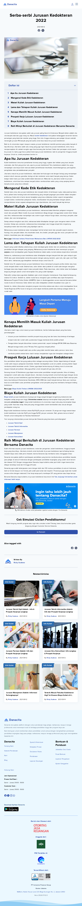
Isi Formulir (41, 532)
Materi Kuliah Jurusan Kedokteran (28, 102)
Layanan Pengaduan (63, 759)
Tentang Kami (8, 746)
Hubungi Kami (9, 770)
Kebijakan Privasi (36, 747)
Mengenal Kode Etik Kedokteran (27, 98)
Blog (5, 760)
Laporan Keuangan (36, 761)
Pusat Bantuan (61, 754)
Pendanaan (34, 756)
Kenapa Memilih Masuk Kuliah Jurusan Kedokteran (36, 112)
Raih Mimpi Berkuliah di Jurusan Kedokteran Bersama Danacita (43, 126)
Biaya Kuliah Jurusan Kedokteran (27, 121)
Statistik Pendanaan (11, 751)
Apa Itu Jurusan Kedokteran (24, 93)
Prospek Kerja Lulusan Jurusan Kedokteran (32, 116)
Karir (5, 755)
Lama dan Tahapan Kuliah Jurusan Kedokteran (34, 107)
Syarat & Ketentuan (36, 742)
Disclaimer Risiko (36, 752)
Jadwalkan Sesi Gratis (63, 749)
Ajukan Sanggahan (62, 764)
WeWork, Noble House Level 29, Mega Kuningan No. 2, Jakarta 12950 (41, 892)
